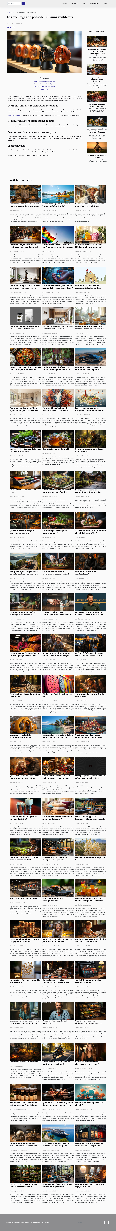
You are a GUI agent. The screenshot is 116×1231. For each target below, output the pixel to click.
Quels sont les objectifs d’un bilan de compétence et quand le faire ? (90, 900)
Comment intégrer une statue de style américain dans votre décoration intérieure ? (25, 288)
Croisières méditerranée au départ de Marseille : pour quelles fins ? (55, 1145)
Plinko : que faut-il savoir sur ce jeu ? (57, 695)
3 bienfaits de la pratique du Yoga (97, 156)
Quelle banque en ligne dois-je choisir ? (89, 1103)
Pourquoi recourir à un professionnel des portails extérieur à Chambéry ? (87, 492)
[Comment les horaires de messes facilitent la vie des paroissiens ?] (90, 275)
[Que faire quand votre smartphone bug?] (57, 888)
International (74, 3)
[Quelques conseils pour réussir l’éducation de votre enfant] (25, 765)
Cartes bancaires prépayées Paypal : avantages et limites (55, 981)
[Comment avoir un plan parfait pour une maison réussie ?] (57, 479)
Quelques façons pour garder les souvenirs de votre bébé (90, 940)
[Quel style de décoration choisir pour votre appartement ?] (57, 1174)
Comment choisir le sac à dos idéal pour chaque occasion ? (88, 245)
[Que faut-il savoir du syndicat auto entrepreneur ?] (25, 520)
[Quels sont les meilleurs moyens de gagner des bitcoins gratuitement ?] (25, 929)
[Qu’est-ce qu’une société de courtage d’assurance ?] (25, 602)
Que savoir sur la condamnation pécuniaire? (25, 695)
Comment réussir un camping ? (25, 1061)
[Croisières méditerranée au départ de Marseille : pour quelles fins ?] (57, 1133)
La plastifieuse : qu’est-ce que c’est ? (23, 490)
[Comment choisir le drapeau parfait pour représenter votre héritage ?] (57, 234)
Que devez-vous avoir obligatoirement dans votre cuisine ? (88, 1023)
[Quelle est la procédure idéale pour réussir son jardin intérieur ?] (25, 1174)
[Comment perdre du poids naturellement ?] (57, 520)
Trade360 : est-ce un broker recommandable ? (88, 981)
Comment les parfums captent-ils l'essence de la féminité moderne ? (24, 328)
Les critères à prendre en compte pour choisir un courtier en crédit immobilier (57, 614)
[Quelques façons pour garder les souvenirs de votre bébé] (90, 929)
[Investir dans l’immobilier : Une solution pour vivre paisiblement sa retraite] (97, 121)
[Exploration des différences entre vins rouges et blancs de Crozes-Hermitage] (57, 357)
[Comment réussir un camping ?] (25, 1051)
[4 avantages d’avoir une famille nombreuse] (90, 684)
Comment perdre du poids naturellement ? (54, 531)
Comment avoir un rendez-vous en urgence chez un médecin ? (25, 1022)
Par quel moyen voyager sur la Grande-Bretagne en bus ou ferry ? (24, 574)
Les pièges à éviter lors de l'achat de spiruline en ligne (25, 450)
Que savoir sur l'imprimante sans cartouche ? (97, 79)
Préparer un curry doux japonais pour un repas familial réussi (25, 368)
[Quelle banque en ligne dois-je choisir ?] (90, 1092)
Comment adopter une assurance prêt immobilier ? (55, 572)
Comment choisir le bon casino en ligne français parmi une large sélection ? (57, 778)
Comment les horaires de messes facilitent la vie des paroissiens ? (87, 288)
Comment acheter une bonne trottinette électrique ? (56, 1062)
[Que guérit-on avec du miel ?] (57, 438)
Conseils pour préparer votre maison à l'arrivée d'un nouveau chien (90, 328)
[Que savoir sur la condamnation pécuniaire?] (25, 684)
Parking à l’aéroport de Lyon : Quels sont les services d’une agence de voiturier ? (89, 655)
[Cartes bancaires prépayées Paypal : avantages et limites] (57, 970)
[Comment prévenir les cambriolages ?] (90, 561)
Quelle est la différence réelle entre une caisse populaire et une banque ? (89, 1145)
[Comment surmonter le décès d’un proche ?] (90, 438)
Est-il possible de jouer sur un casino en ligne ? (97, 105)
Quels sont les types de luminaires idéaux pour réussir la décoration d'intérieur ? (90, 819)
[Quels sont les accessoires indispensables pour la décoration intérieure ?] (57, 847)
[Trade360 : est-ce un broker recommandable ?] (90, 970)
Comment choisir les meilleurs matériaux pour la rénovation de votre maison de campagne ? (25, 206)
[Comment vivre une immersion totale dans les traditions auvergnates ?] (90, 193)
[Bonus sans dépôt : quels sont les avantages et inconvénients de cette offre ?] (97, 41)
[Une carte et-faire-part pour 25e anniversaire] (25, 970)
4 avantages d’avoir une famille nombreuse (89, 695)
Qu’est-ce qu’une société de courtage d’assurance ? (23, 613)
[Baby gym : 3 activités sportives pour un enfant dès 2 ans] (57, 929)
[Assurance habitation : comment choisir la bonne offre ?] (90, 520)
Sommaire (45, 78)
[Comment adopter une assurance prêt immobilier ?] (57, 561)
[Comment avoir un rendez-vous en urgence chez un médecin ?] (25, 1010)
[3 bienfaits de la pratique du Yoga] (97, 147)
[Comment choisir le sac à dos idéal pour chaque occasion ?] (90, 234)
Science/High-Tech (94, 3)
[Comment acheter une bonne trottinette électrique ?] (57, 1051)
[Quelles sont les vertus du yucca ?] (90, 847)
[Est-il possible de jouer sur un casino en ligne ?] (97, 96)
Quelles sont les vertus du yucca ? (90, 858)
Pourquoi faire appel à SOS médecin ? (55, 1022)
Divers (105, 3)
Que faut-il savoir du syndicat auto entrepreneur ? (23, 531)
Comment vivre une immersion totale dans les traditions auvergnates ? (89, 206)
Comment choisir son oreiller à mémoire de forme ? (57, 817)
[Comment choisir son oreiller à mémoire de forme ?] (57, 806)
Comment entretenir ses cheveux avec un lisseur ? (87, 1062)
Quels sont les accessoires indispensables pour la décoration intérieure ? (54, 859)
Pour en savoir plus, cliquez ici (15, 115)
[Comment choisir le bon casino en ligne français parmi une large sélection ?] (57, 765)
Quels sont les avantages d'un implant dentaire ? (23, 817)
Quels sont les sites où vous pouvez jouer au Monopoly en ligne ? (89, 737)
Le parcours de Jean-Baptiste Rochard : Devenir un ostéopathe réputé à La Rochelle (90, 614)
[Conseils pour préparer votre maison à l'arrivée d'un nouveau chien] (90, 316)
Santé (83, 3)
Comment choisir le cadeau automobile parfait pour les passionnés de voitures (88, 369)
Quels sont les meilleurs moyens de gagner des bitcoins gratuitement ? (25, 941)
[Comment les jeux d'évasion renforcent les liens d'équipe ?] (25, 234)
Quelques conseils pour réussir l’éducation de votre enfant (24, 777)
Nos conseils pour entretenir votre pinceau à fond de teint (23, 1103)
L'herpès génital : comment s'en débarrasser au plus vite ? (90, 777)
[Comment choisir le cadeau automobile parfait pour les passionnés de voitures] (90, 357)
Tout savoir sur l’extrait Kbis (23, 898)
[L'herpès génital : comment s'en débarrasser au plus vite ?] (90, 765)
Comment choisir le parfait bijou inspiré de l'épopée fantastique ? (57, 286)
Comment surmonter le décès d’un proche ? (89, 450)
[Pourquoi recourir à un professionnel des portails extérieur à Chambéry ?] (90, 479)
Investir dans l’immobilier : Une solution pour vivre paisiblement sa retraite (97, 131)
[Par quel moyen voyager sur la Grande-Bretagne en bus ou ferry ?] (25, 561)
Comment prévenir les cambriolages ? (85, 572)
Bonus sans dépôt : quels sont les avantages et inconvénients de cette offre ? (97, 52)
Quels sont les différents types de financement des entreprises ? (57, 1103)
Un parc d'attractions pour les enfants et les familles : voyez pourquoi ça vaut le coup (56, 655)
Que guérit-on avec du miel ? (55, 449)
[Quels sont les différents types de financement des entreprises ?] (57, 1092)
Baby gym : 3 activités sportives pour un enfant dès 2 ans (57, 940)
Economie (64, 3)
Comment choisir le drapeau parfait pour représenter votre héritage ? (56, 247)
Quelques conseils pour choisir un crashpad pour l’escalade (24, 654)
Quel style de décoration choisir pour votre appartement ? (57, 1185)
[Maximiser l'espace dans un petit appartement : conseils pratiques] (57, 316)
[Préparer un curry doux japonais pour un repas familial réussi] (25, 357)
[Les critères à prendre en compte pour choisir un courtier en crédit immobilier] (57, 602)
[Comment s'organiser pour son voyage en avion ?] (90, 1174)
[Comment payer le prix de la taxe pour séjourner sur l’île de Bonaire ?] (57, 724)
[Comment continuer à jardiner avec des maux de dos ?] (25, 847)
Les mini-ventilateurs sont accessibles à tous (44, 81)
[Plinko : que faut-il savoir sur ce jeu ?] (57, 684)
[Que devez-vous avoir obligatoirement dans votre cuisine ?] (90, 1010)
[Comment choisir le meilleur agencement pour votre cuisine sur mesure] (25, 398)
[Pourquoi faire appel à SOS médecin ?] (57, 1010)
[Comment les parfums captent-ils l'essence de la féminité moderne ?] (25, 316)
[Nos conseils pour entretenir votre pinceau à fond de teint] (25, 1092)
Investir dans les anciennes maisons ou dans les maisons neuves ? (23, 1145)
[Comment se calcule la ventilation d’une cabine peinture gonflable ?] (25, 724)
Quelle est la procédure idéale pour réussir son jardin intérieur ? (24, 1186)
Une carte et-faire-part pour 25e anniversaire (25, 981)
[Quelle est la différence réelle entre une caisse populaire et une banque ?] (90, 1133)
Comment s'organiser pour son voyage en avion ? (89, 1185)
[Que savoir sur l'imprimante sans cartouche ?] (97, 69)
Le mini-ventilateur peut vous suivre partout (44, 86)
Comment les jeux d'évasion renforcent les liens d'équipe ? (24, 245)
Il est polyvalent (44, 89)
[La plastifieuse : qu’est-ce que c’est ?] (25, 479)
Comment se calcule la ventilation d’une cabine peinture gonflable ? (21, 737)
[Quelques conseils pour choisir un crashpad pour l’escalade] (25, 643)
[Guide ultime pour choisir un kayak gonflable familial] (57, 193)
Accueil (8, 12)
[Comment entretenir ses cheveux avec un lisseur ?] (90, 1051)
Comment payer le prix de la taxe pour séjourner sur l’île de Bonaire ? (57, 737)
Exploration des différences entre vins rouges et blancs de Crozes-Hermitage (56, 369)
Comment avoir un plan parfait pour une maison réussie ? (56, 490)
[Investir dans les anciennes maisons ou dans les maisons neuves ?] (25, 1133)
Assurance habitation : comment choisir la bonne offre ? (90, 531)
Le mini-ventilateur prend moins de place (44, 84)
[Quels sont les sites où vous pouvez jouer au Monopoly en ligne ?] (90, 724)
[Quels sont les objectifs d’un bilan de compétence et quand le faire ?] (90, 888)
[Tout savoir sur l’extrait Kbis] (25, 888)
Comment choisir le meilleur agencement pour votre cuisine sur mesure (24, 410)
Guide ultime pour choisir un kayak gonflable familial (56, 205)
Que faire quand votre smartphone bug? (52, 899)
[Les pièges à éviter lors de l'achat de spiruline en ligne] (25, 438)
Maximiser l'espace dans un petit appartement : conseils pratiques (57, 328)
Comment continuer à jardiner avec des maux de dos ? (24, 858)
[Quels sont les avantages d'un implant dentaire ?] (25, 806)
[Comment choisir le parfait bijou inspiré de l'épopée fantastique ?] (57, 275)
